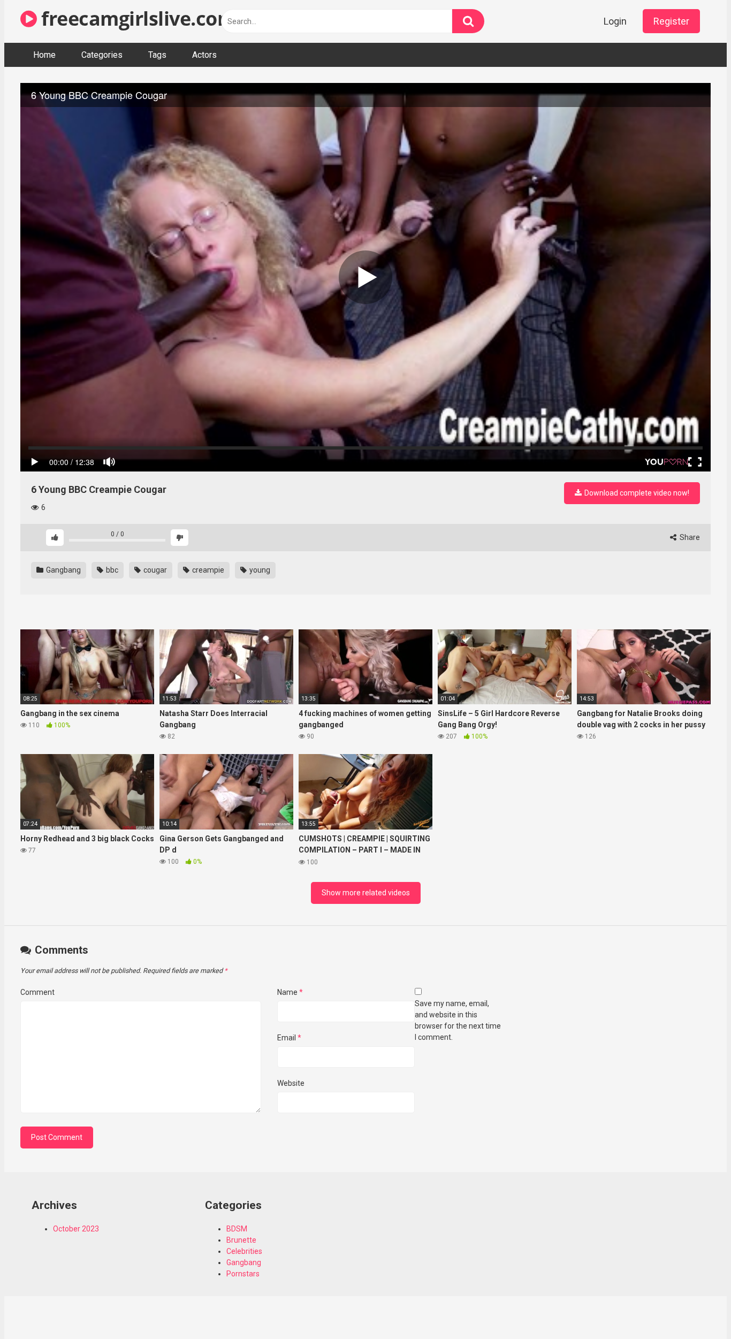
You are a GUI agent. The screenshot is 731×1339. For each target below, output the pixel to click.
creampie (207, 570)
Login (615, 21)
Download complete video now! (636, 493)
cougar (154, 570)
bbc (111, 570)
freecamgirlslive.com (136, 18)
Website (290, 1083)
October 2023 (76, 1228)
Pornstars (243, 1273)
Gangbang (62, 570)
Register (671, 21)
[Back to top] (695, 1307)
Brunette (241, 1240)
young (259, 570)
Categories (102, 55)
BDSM (236, 1228)
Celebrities (244, 1251)
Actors (204, 55)
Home (44, 55)
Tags (157, 55)
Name (290, 992)
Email (289, 1037)
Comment (37, 992)
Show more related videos (366, 892)
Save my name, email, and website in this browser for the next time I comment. (458, 1020)
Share (689, 537)
